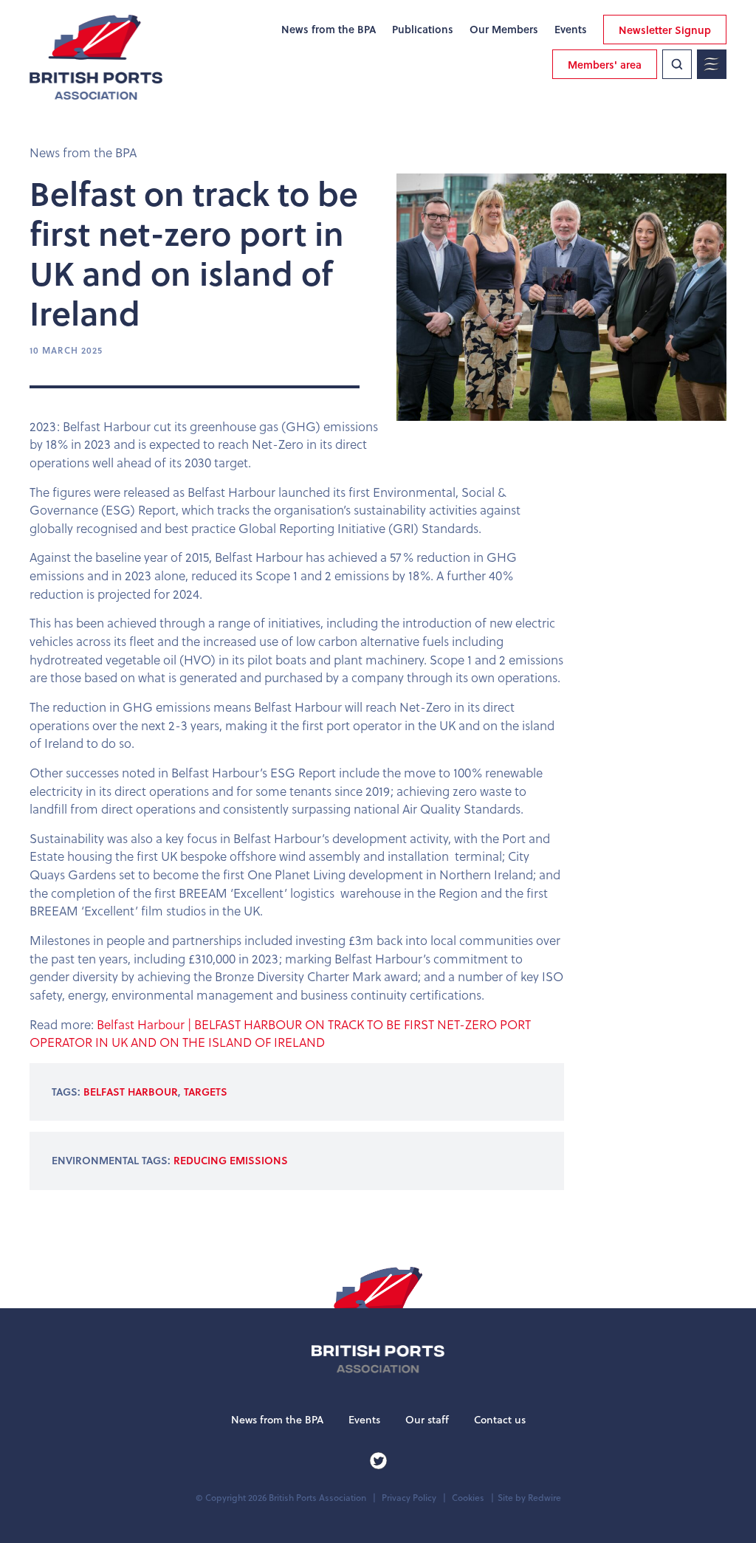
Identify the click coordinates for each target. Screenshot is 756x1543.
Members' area (605, 64)
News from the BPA (328, 29)
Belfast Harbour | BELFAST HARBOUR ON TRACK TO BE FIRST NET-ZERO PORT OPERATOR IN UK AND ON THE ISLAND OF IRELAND (280, 1034)
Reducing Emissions (230, 1160)
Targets (205, 1091)
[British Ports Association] (96, 57)
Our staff (427, 1419)
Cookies (468, 1497)
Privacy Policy (409, 1497)
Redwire (544, 1497)
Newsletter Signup (665, 30)
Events (570, 29)
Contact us (500, 1419)
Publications (422, 29)
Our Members (504, 29)
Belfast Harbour (130, 1091)
